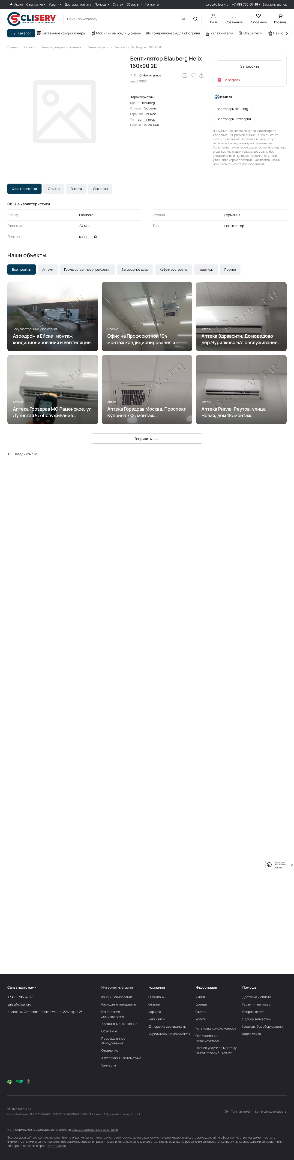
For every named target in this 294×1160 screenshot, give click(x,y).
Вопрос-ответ (253, 1011)
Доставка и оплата (256, 997)
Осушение (109, 1031)
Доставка (100, 188)
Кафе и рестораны (173, 269)
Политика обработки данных (280, 864)
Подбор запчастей (256, 1019)
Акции (200, 997)
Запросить (249, 66)
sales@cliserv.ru (217, 4)
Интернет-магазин (117, 987)
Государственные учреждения (87, 269)
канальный (151, 125)
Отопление (109, 1050)
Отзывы (54, 188)
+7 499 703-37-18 (245, 4)
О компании (157, 997)
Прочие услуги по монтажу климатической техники (216, 1049)
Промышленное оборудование (113, 1040)
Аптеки (47, 269)
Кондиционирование (117, 997)
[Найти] (195, 19)
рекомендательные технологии (95, 1129)
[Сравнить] (185, 75)
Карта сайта (251, 1034)
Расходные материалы (118, 1004)
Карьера (154, 1011)
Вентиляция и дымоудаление (112, 1013)
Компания (156, 987)
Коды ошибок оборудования (263, 1026)
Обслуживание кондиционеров (207, 1037)
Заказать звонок (275, 4)
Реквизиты (156, 1019)
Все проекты (21, 269)
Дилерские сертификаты (167, 1026)
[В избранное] (193, 75)
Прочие (230, 269)
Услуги (200, 1019)
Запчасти (108, 1065)
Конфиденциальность (271, 1111)
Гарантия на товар (256, 1004)
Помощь (249, 987)
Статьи (200, 1011)
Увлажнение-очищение (119, 1023)
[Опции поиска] (184, 19)
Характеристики (24, 188)
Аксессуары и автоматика (121, 1058)
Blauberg (148, 103)
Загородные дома (135, 269)
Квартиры (205, 269)
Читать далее (56, 1146)
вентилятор (146, 119)
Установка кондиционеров (215, 1028)
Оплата (76, 188)
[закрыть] (292, 864)
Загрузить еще (147, 438)
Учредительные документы (169, 1034)
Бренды (201, 1004)
